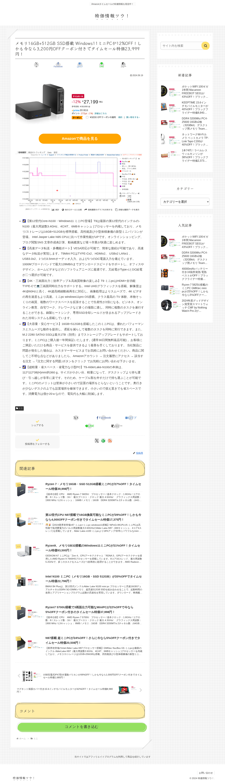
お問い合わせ (206, 772)
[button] (123, 64)
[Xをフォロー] (96, 440)
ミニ (21, 408)
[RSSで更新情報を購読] (109, 440)
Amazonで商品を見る (80, 138)
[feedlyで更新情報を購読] (103, 440)
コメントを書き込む (81, 727)
